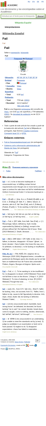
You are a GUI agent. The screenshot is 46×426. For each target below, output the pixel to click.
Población (9, 97)
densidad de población (22, 114)
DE (38, 2)
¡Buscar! (40, 16)
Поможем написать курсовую (25, 167)
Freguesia (18, 59)
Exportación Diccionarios (8, 345)
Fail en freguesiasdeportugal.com (17, 142)
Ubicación (9, 77)
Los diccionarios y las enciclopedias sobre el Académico (22, 10)
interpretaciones (12, 27)
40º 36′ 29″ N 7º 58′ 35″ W (27, 77)
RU (29, 2)
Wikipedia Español (23, 23)
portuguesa (25, 109)
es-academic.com (9, 4)
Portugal (29, 59)
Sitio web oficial (23, 106)
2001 (27, 100)
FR (42, 2)
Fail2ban (38, 171)
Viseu (19, 86)
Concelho (11, 86)
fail (3, 182)
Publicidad (27, 342)
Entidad (8, 80)
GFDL (24, 133)
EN (33, 2)
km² (22, 94)
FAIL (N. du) (7, 254)
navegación (15, 53)
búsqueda (24, 53)
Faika (8, 171)
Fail (25, 128)
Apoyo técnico (19, 342)
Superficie (9, 92)
